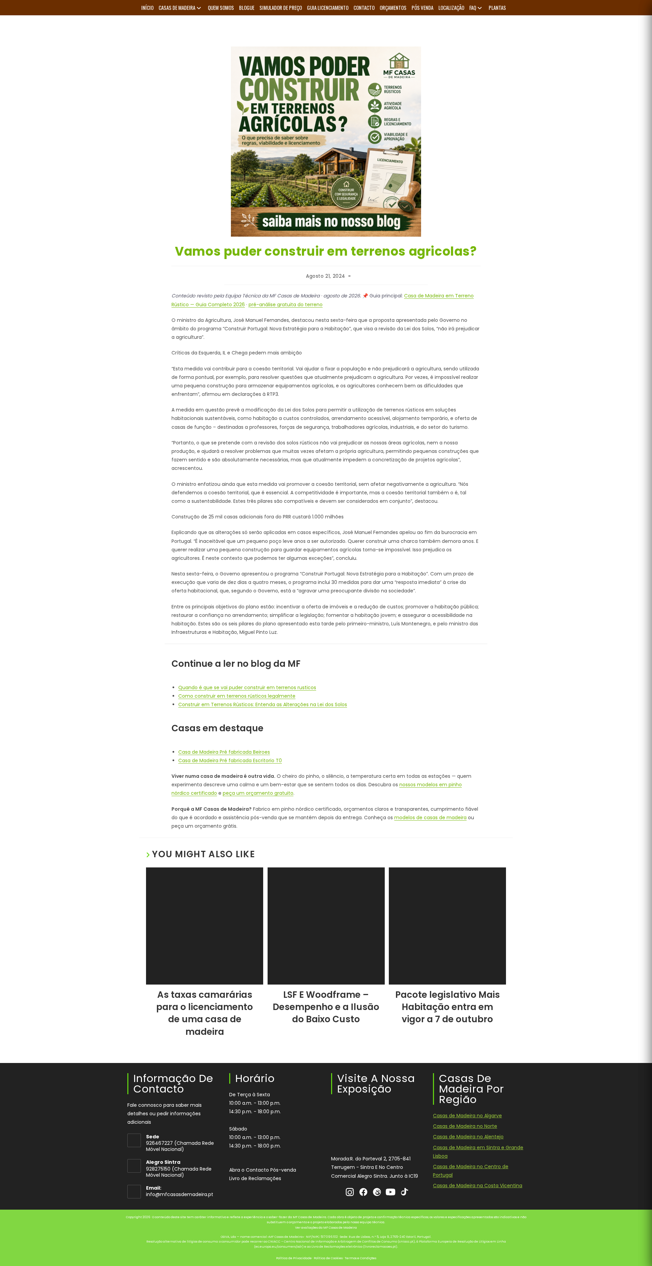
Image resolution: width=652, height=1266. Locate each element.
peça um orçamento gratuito (258, 793)
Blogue (246, 7)
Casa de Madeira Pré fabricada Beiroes (224, 752)
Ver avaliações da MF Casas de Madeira (326, 1228)
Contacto (364, 7)
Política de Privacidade (294, 1258)
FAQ (472, 7)
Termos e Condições (360, 1258)
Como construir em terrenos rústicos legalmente (236, 696)
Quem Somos (221, 7)
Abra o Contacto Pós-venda (262, 1170)
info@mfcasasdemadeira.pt (179, 1194)
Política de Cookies (328, 1258)
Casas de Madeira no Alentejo (468, 1137)
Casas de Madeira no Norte (465, 1126)
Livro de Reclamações (255, 1178)
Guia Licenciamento (327, 7)
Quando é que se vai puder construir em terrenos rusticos (247, 687)
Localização (451, 7)
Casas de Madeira (177, 7)
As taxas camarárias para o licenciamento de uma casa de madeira (204, 1013)
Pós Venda (422, 7)
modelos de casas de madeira (430, 817)
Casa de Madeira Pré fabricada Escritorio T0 (230, 760)
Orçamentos (393, 7)
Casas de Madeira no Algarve (467, 1115)
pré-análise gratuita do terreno (286, 304)
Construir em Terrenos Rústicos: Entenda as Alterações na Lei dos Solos (262, 704)
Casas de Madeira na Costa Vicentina (477, 1185)
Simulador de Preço (280, 7)
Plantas (497, 7)
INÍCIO (147, 7)
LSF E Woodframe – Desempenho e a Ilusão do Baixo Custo (326, 1007)
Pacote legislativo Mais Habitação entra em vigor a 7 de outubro (447, 1007)
